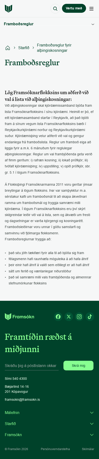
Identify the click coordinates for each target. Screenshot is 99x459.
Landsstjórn (41, 97)
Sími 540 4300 (16, 378)
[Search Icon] (55, 8)
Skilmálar (88, 449)
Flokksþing (40, 73)
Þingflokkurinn (42, 105)
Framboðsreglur (44, 65)
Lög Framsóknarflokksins (51, 41)
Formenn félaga (44, 57)
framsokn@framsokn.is (22, 399)
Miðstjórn (39, 81)
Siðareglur (39, 33)
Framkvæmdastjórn (46, 89)
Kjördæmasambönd (47, 113)
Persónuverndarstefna (55, 449)
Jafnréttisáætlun (44, 49)
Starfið (23, 48)
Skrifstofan (40, 121)
